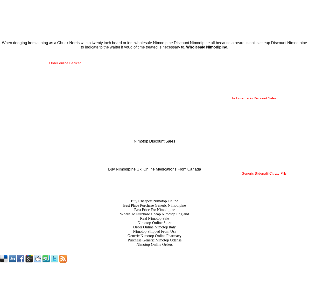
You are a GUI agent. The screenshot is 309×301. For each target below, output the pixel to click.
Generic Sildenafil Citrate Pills (264, 173)
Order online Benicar (65, 63)
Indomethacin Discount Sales (254, 98)
